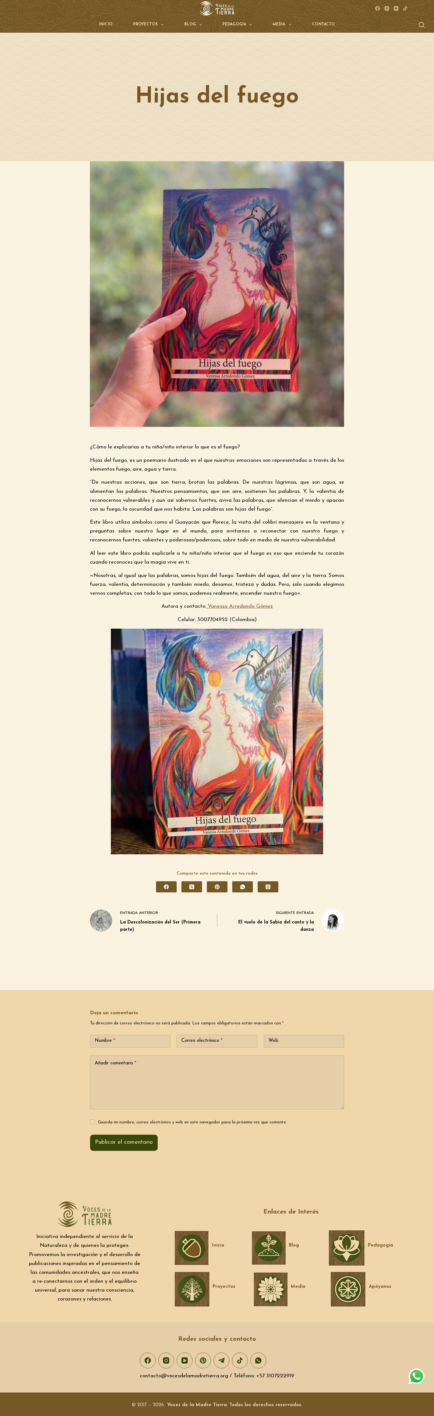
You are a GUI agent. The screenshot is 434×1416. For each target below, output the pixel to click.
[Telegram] (221, 1360)
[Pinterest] (217, 886)
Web (273, 1040)
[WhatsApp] (242, 886)
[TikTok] (405, 8)
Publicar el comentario (124, 1142)
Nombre (105, 1040)
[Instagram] (386, 8)
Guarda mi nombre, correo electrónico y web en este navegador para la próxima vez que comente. (192, 1122)
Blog (190, 24)
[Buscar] (421, 25)
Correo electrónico (201, 1040)
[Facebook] (377, 8)
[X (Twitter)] (191, 886)
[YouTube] (396, 8)
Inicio (105, 24)
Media (279, 24)
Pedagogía (234, 24)
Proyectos (145, 24)
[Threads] (268, 886)
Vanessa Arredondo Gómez (239, 606)
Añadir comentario (115, 1063)
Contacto (323, 24)
